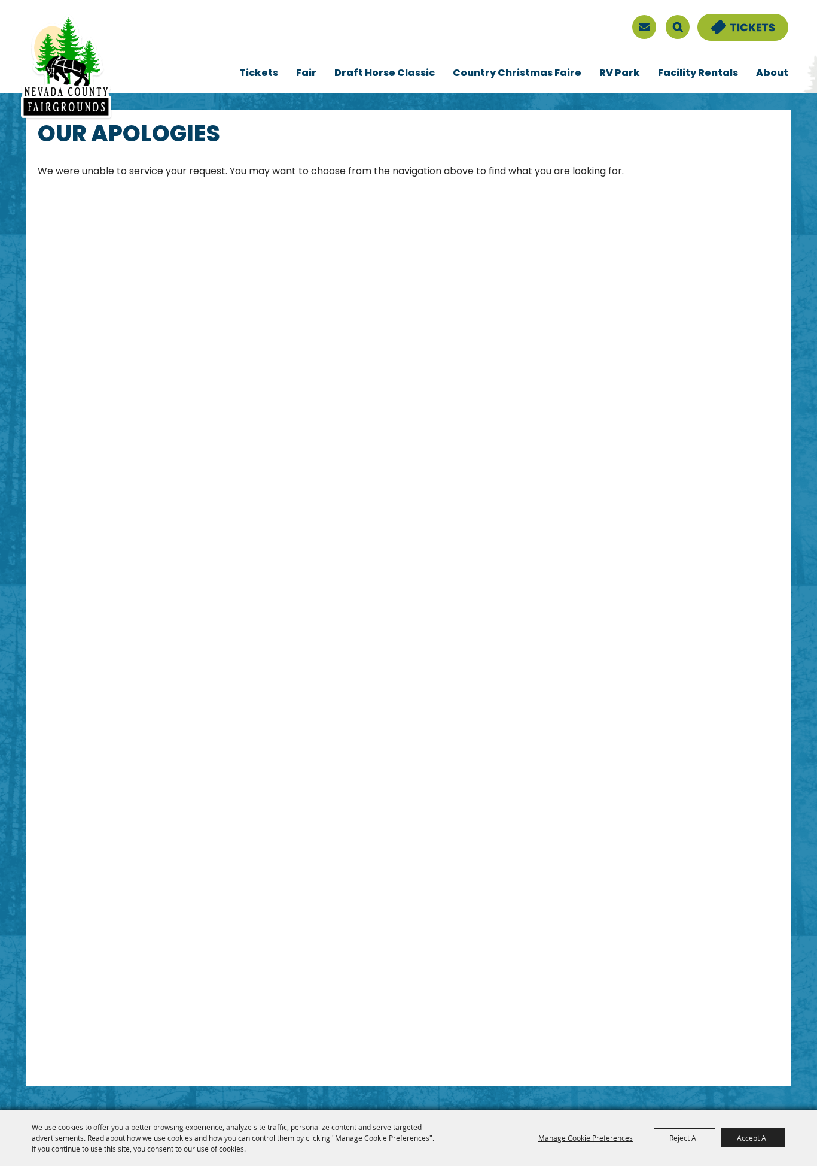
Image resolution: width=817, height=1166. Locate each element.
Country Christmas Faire (517, 73)
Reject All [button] (684, 1138)
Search (678, 27)
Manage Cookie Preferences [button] (585, 1138)
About (772, 73)
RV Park (619, 73)
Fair (306, 73)
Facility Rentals (698, 73)
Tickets (258, 73)
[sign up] (644, 27)
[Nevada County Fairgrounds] (66, 67)
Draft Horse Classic (384, 73)
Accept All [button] (753, 1138)
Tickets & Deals (735, 21)
